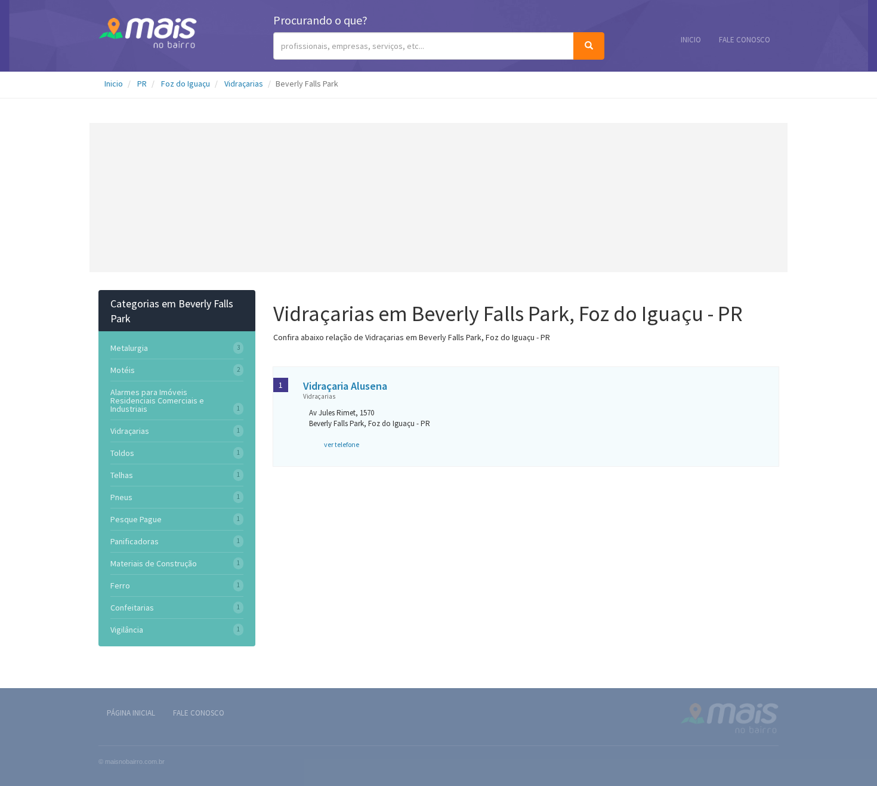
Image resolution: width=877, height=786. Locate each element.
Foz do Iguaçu (185, 83)
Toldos (122, 453)
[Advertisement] (438, 197)
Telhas (121, 475)
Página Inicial (131, 713)
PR (142, 83)
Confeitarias (132, 607)
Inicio (691, 40)
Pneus (121, 497)
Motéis (122, 370)
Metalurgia (129, 348)
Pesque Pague (136, 519)
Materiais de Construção (153, 563)
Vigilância (126, 629)
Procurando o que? (320, 20)
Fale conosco (744, 40)
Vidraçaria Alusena (345, 386)
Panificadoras (134, 541)
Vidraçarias (243, 83)
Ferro (120, 585)
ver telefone (341, 444)
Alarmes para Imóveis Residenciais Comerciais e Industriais (157, 400)
